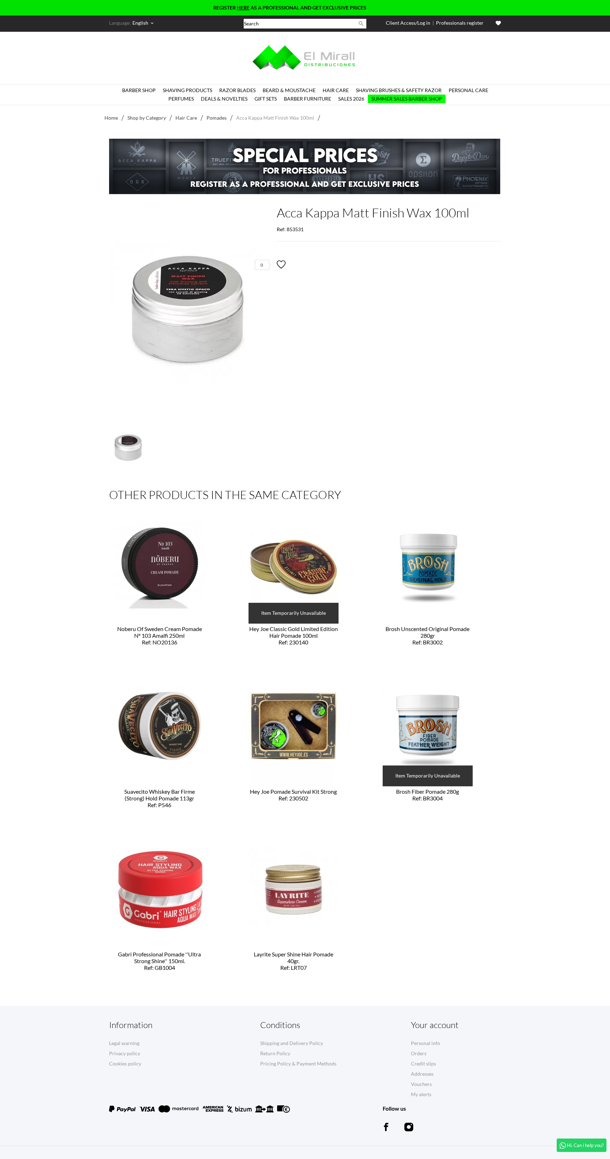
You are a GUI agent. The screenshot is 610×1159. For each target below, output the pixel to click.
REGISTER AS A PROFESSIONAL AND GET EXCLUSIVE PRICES (262, 8)
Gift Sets (266, 99)
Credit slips (423, 1064)
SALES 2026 (351, 99)
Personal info (425, 1043)
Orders (418, 1053)
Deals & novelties (224, 99)
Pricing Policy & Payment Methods (298, 1064)
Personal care (468, 90)
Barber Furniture (307, 99)
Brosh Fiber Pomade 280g (427, 794)
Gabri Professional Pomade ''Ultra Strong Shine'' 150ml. (159, 961)
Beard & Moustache (289, 90)
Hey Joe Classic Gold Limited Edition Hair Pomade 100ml (293, 635)
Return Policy (275, 1053)
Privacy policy (124, 1053)
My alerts (421, 1094)
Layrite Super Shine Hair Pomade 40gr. (293, 961)
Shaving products (187, 90)
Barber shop (139, 90)
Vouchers (421, 1084)
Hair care (336, 90)
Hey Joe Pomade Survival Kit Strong (293, 794)
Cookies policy (125, 1064)
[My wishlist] (498, 23)
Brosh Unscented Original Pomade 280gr (427, 635)
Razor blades (237, 90)
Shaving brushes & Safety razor (399, 90)
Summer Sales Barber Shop (406, 99)
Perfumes (181, 99)
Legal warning (124, 1043)
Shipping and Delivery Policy (291, 1043)
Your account (435, 1025)
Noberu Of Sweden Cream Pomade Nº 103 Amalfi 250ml (159, 635)
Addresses (422, 1074)
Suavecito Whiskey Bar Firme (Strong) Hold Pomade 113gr (159, 798)
